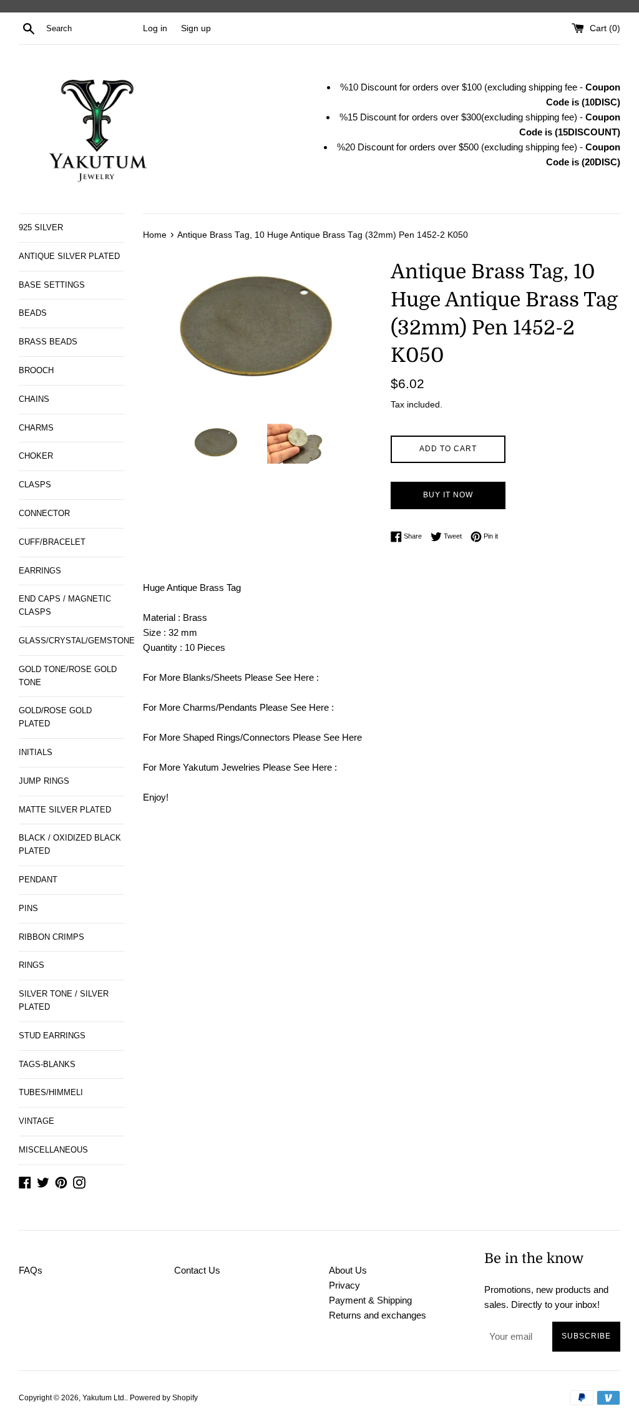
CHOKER (36, 456)
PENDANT (38, 879)
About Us (348, 1270)
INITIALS (35, 752)
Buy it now (448, 494)
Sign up (196, 28)
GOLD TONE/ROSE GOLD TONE (68, 676)
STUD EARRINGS (52, 1035)
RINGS (31, 965)
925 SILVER (41, 227)
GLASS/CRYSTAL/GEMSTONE (71, 640)
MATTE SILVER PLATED (65, 809)
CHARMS (36, 427)
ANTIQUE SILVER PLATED (69, 256)
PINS (28, 908)
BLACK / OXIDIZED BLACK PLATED (70, 844)
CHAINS (34, 399)
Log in (155, 28)
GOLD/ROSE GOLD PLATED (55, 717)
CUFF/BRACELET (52, 542)
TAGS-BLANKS (47, 1064)
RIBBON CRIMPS (51, 937)
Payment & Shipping (370, 1300)
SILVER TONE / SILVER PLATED (64, 1000)
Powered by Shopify (164, 1397)
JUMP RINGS (44, 781)
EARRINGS (40, 570)
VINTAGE (36, 1121)
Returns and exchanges (377, 1315)
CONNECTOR (44, 513)
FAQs (30, 1270)
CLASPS (35, 484)
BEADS (33, 313)
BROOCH (36, 370)
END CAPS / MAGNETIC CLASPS (65, 605)
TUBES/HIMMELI (51, 1092)
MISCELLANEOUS (53, 1149)
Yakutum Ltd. (104, 1397)
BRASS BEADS (48, 341)
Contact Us (197, 1270)
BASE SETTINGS (52, 285)
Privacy (344, 1285)
